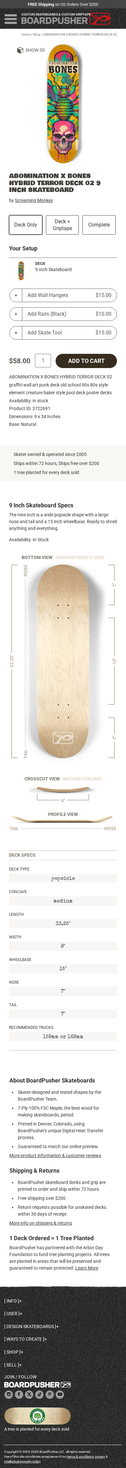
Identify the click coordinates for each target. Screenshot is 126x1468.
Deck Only (25, 225)
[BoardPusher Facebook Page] (19, 1394)
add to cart (86, 361)
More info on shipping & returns (40, 1223)
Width (15, 937)
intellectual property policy (22, 1461)
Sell (11, 1365)
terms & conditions (80, 1456)
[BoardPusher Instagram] (9, 1394)
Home (26, 34)
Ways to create (24, 1339)
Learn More (86, 1268)
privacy (100, 1456)
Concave (18, 892)
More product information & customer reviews (55, 1155)
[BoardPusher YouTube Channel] (60, 1394)
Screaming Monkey (34, 200)
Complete (99, 225)
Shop (37, 34)
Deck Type (19, 869)
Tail (13, 1005)
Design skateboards (30, 1326)
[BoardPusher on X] (29, 1394)
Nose (14, 982)
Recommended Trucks (31, 1027)
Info (11, 1301)
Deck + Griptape (62, 224)
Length (16, 914)
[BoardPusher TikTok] (39, 1394)
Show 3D (35, 50)
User (11, 1313)
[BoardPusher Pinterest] (50, 1394)
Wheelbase (20, 959)
